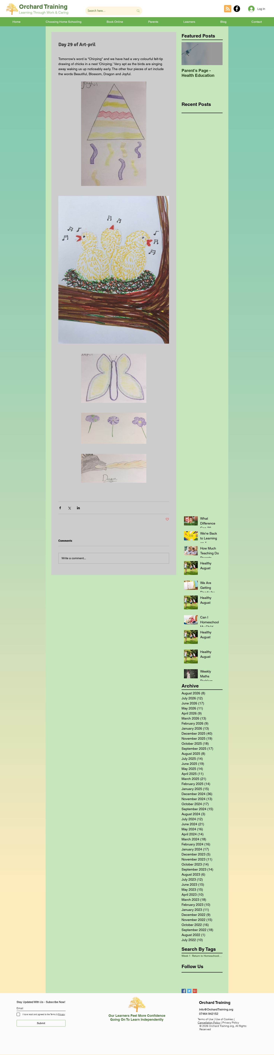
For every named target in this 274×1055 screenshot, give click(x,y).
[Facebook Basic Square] (184, 991)
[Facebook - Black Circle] (237, 8)
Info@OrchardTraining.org (216, 1009)
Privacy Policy (230, 1022)
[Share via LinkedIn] (78, 508)
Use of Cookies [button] (224, 1019)
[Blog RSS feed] (227, 9)
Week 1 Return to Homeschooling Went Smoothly (202, 955)
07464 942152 (208, 1013)
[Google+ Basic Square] (195, 991)
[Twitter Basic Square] (189, 991)
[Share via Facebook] (60, 508)
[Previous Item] (187, 54)
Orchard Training (43, 6)
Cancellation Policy (209, 1022)
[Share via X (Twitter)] (69, 508)
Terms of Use (205, 1019)
